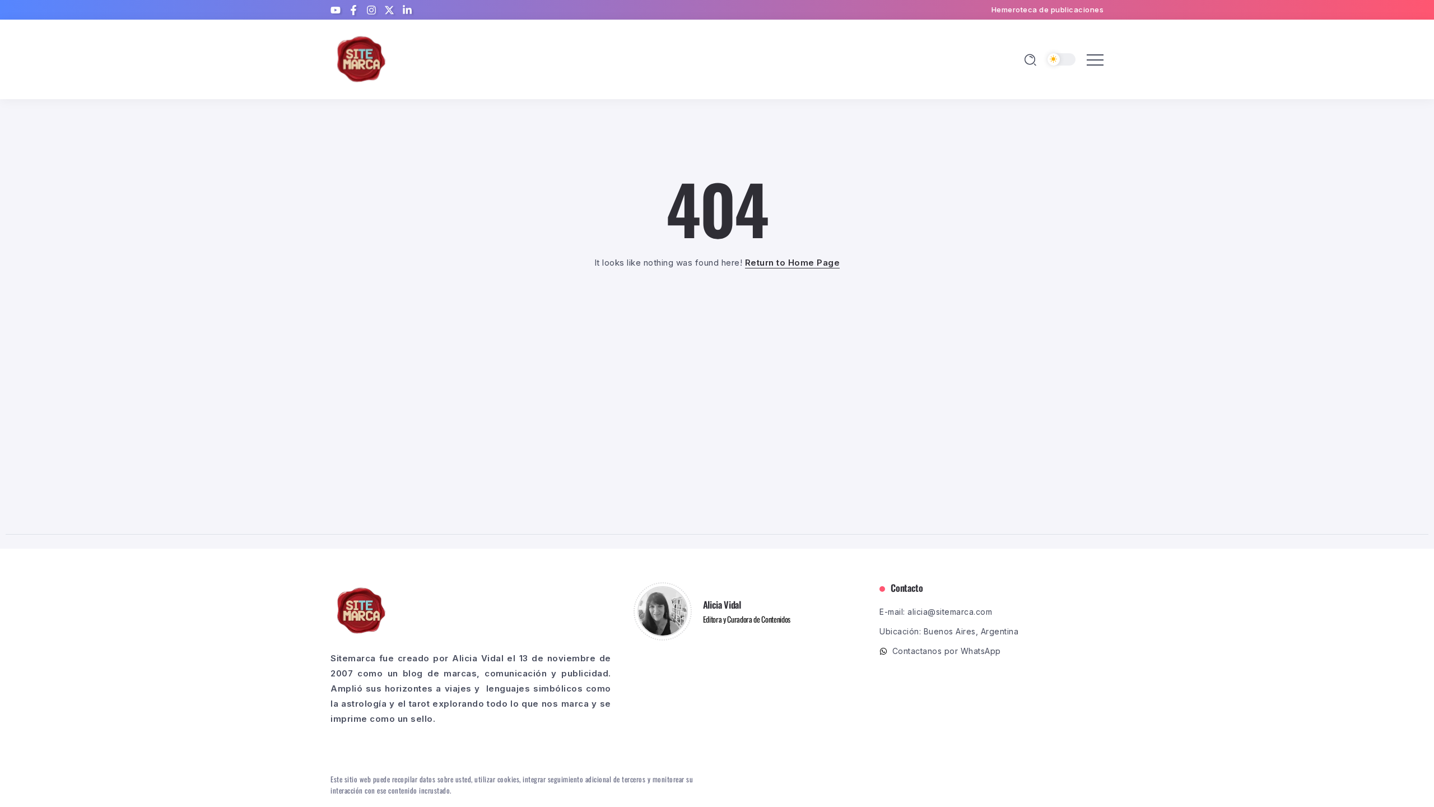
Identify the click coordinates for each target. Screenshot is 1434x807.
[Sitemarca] (361, 58)
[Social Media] (335, 10)
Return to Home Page (792, 262)
